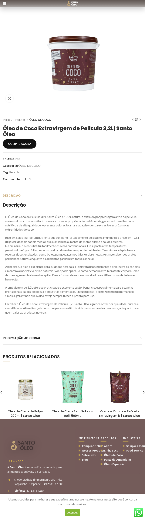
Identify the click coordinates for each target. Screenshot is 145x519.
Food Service (134, 450)
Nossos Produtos (93, 450)
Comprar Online (92, 446)
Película (14, 172)
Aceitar (72, 512)
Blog (85, 459)
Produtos (20, 119)
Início (6, 119)
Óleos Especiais (114, 464)
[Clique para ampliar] (9, 98)
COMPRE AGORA (19, 143)
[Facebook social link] (26, 179)
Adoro (108, 446)
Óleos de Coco (113, 455)
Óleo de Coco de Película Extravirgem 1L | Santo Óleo (119, 413)
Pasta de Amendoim (117, 459)
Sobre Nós (89, 455)
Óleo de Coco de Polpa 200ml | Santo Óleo (25, 413)
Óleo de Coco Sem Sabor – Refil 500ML (72, 413)
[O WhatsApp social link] (30, 179)
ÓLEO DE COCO (40, 119)
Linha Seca (111, 450)
